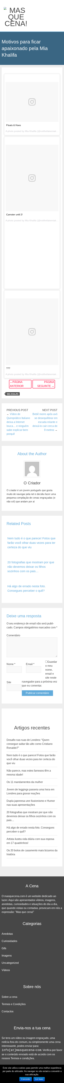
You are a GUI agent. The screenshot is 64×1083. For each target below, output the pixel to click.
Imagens (7, 955)
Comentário (13, 635)
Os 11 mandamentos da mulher (25, 782)
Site (9, 682)
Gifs (4, 948)
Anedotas (7, 933)
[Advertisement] (32, 255)
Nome (11, 664)
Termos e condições (22, 1058)
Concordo (25, 1079)
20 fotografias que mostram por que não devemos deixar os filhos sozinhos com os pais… (30, 567)
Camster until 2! (14, 214)
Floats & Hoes (13, 125)
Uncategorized (10, 962)
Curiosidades (9, 941)
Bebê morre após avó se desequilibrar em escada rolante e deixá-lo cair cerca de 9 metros (44, 422)
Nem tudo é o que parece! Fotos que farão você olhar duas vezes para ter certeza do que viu (31, 543)
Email (30, 664)
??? (8, 368)
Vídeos (6, 970)
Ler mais (39, 1079)
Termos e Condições (14, 1004)
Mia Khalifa (13, 394)
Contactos (7, 1011)
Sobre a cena (9, 996)
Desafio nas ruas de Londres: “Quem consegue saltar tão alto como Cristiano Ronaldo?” (30, 744)
